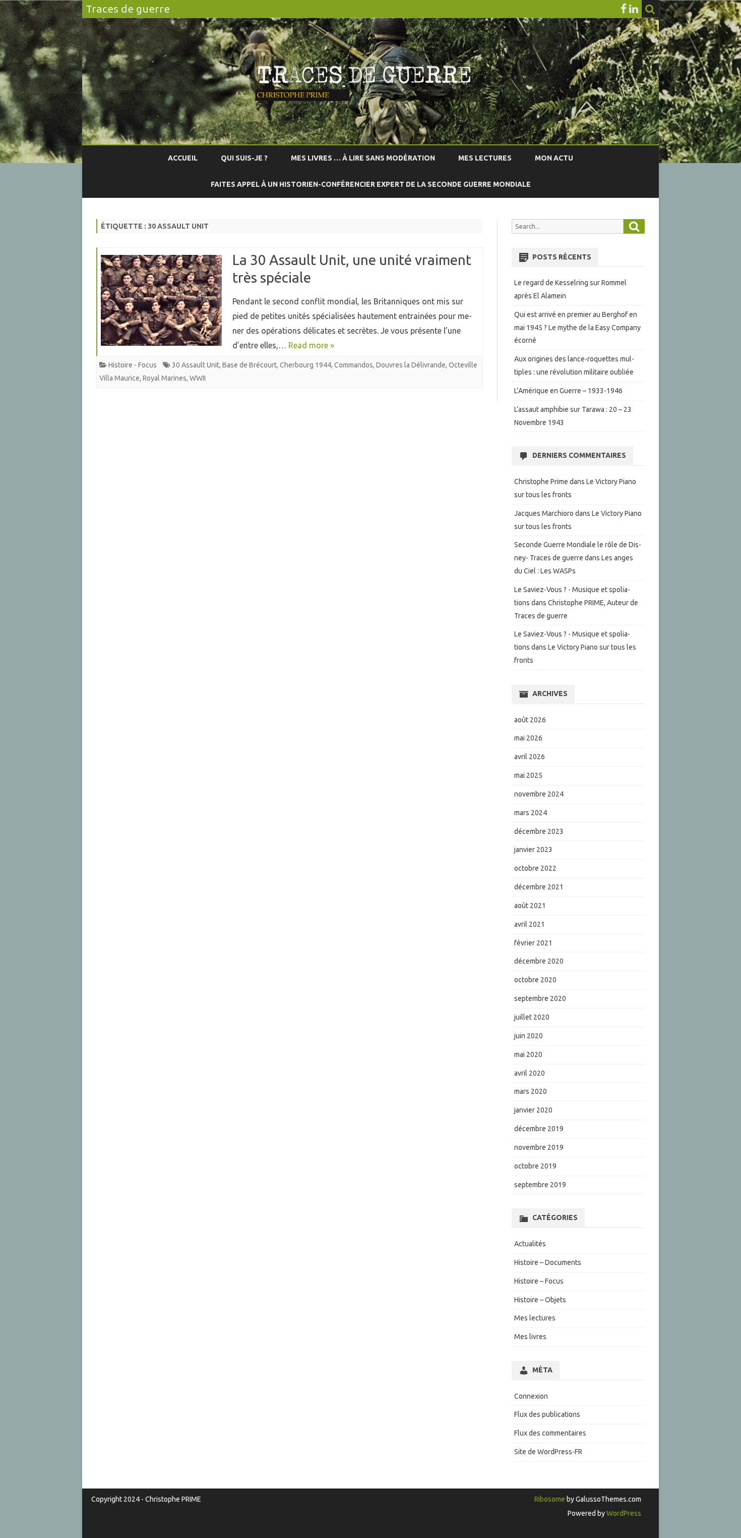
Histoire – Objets (540, 1300)
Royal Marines (165, 378)
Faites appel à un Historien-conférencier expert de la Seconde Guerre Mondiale (371, 184)
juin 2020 (528, 1036)
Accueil (183, 158)
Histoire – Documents (547, 1262)
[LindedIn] (633, 9)
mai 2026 (528, 738)
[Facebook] (624, 9)
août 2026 (530, 720)
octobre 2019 (535, 1166)
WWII (198, 378)
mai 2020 (528, 1054)
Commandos (353, 365)
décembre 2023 (539, 831)
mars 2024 (530, 813)
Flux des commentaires (550, 1433)
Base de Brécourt (249, 365)
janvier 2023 (533, 849)
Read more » (311, 345)
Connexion (531, 1396)
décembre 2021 (539, 887)
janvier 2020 (533, 1110)
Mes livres (530, 1337)
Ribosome (549, 1499)
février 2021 (533, 943)
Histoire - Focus (132, 365)
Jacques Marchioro (544, 513)
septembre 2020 (540, 998)
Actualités (530, 1244)
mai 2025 (528, 775)
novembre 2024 (539, 794)
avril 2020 (529, 1073)
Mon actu (554, 158)
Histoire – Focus (539, 1281)
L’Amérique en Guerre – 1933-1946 (568, 391)
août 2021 (530, 905)
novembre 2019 (539, 1147)
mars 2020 (530, 1091)
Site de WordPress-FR (548, 1452)
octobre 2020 (535, 980)
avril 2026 (529, 757)
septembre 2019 (540, 1185)
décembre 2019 (539, 1129)
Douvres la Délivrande (411, 365)
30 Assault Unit (195, 365)
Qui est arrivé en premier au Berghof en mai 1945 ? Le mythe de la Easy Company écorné (577, 327)
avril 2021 (529, 924)
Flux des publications (547, 1414)
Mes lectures (485, 158)
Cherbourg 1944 (305, 365)
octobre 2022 (535, 868)
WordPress (623, 1513)
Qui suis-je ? (244, 158)
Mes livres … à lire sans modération (363, 158)
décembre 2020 (539, 961)
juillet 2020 (531, 1017)
